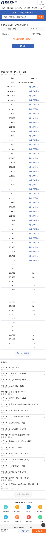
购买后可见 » (34, 87)
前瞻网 (16, 527)
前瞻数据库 (11, 2)
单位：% (34, 29)
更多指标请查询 (23, 494)
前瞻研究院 (23, 527)
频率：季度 (12, 29)
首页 (3, 8)
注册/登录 (41, 4)
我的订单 (25, 531)
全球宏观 (27, 8)
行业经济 (35, 8)
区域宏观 (18, 8)
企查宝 (30, 527)
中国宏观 (10, 8)
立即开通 (39, 531)
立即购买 (23, 46)
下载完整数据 (24, 353)
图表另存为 (36, 34)
